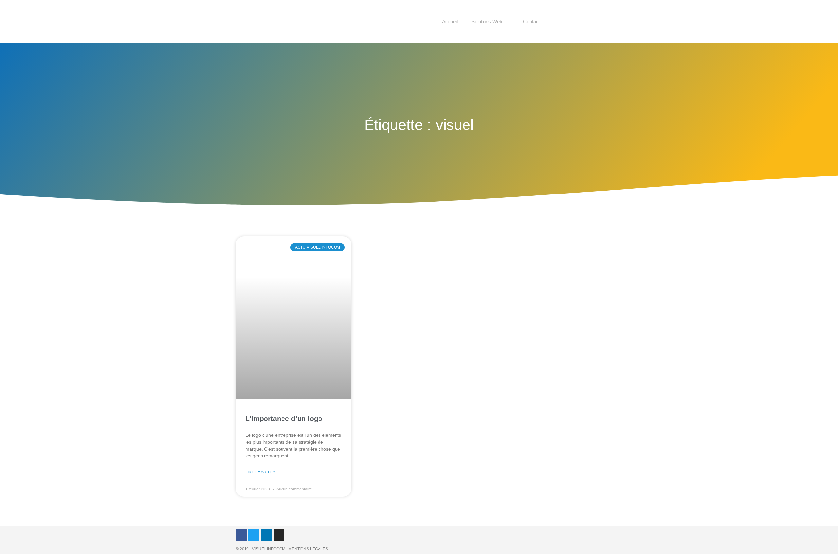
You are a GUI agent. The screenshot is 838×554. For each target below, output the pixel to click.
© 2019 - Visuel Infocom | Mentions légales (282, 549)
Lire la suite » (261, 472)
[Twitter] (254, 535)
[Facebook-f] (241, 535)
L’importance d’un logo (284, 418)
